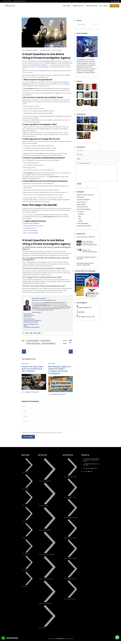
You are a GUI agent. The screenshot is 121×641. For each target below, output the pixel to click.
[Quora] (33, 333)
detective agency (45, 340)
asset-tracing (38, 86)
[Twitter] (29, 333)
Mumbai (80, 221)
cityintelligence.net (28, 329)
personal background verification (37, 65)
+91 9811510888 (87, 464)
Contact (105, 5)
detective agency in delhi (33, 343)
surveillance (29, 86)
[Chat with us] (117, 637)
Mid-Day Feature (27, 313)
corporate (67, 84)
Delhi (53, 50)
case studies (43, 116)
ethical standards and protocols (31, 178)
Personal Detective (78, 5)
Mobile (78, 159)
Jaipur (79, 218)
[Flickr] (39, 333)
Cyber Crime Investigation (30, 230)
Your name (80, 150)
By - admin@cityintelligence (30, 50)
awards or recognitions (55, 116)
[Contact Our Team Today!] (3, 638)
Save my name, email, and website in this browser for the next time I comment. (42, 432)
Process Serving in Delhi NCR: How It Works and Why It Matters (32, 368)
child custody (80, 197)
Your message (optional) (83, 163)
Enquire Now (114, 6)
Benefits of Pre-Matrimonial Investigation (90, 251)
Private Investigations (82, 223)
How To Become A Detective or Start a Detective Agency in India (90, 243)
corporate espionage (42, 67)
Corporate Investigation (83, 199)
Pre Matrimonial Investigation (31, 223)
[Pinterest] (35, 333)
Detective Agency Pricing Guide (60, 199)
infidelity (66, 63)
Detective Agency (82, 202)
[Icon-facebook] (111, 1)
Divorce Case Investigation (30, 233)
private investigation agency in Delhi (49, 61)
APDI (44, 305)
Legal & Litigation (81, 204)
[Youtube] (118, 1)
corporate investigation (32, 340)
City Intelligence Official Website (31, 327)
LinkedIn (25, 325)
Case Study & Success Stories (30, 322)
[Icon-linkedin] (114, 1)
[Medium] (31, 333)
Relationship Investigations (84, 226)
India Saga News (27, 316)
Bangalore (81, 214)
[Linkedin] (37, 333)
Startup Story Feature (28, 315)
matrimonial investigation (48, 343)
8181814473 (94, 464)
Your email (79, 154)
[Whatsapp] (41, 333)
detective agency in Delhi (45, 215)
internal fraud (65, 65)
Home (64, 5)
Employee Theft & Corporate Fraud (33, 226)
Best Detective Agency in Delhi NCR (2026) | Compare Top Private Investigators (59, 370)
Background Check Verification (85, 195)
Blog (101, 5)
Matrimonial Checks (82, 207)
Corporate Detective (91, 5)
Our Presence (58, 50)
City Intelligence (39, 153)
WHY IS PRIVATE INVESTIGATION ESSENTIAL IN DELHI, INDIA (85, 264)
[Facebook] (23, 333)
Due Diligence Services (29, 228)
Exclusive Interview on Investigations (32, 320)
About (68, 5)
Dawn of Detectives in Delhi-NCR (86, 237)
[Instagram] (116, 1)
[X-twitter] (112, 1)
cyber (24, 86)
